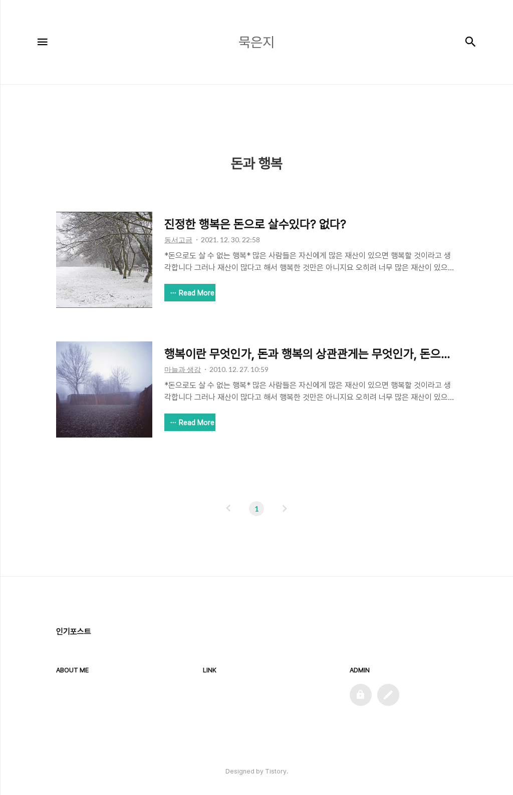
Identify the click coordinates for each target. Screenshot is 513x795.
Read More (196, 293)
